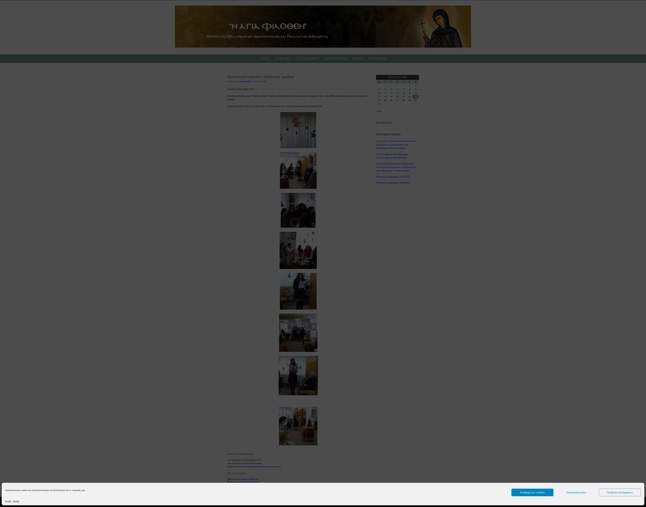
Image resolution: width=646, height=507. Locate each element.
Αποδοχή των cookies (532, 492)
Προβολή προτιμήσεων (620, 492)
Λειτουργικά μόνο (576, 492)
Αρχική (8, 501)
